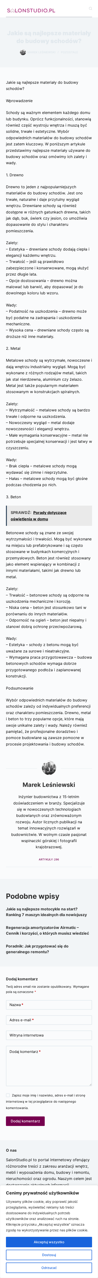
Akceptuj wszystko (49, 1242)
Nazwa (16, 1004)
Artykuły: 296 (49, 859)
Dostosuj (49, 1255)
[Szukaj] (90, 8)
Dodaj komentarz (25, 1051)
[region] (49, 1231)
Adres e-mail (22, 1020)
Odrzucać (49, 1268)
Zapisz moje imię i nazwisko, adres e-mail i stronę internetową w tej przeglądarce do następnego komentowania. (45, 1101)
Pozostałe (69, 52)
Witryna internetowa (27, 1035)
